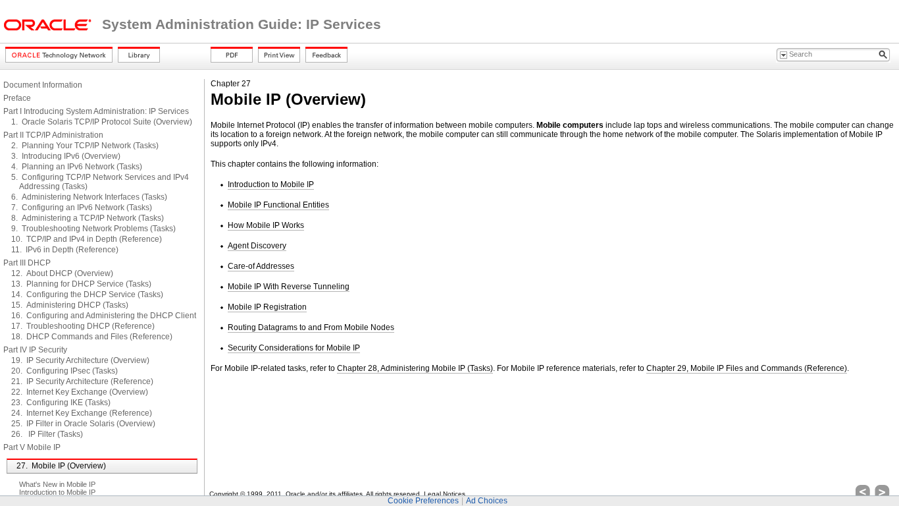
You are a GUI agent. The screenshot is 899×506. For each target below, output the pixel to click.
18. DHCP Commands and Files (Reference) (91, 336)
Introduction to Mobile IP (57, 492)
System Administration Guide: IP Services (241, 24)
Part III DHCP (27, 262)
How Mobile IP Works (266, 225)
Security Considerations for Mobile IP (294, 347)
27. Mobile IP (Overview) (61, 465)
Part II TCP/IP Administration (53, 135)
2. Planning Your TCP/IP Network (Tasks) (85, 145)
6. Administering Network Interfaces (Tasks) (89, 197)
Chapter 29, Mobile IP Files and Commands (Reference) (746, 368)
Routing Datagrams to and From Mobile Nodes (311, 327)
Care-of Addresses (261, 266)
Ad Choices (486, 500)
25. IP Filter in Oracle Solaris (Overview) (83, 423)
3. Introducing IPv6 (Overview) (65, 156)
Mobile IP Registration (267, 307)
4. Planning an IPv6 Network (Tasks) (76, 166)
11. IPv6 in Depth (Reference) (64, 249)
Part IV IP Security (35, 349)
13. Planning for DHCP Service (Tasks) (81, 284)
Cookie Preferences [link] (423, 500)
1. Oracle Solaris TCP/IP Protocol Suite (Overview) (101, 121)
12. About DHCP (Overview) (62, 273)
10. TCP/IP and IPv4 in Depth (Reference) (86, 239)
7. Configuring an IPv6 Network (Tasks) (81, 207)
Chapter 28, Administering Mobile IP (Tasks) (415, 368)
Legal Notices (444, 493)
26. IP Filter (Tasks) (47, 434)
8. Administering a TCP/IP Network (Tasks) (87, 218)
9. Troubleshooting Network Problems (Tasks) (93, 228)
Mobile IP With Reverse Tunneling (288, 286)
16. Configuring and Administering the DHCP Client (103, 315)
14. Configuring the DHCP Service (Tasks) (87, 294)
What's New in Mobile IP (57, 484)
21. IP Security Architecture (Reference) (82, 381)
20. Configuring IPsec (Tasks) (64, 371)
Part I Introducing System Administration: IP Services (96, 111)
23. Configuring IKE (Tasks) (61, 402)
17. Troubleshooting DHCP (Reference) (83, 326)
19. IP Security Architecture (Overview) (80, 360)
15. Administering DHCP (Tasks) (69, 305)
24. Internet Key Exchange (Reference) (81, 413)
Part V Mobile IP (32, 447)
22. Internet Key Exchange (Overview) (79, 392)
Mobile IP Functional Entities (278, 205)
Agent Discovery (257, 245)
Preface (17, 98)
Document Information (42, 85)
